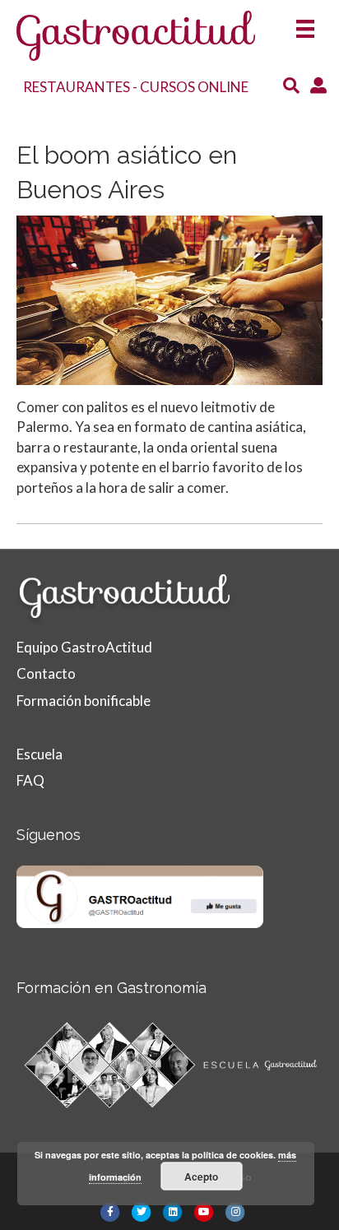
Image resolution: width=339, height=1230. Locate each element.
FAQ (30, 780)
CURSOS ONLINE (194, 86)
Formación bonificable (83, 700)
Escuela (39, 754)
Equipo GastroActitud (84, 647)
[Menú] (305, 23)
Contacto (46, 673)
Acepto (201, 1176)
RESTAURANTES (76, 86)
